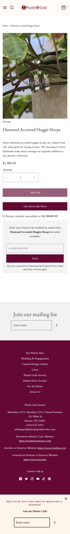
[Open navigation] (5, 7)
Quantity (7, 169)
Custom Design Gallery (35, 364)
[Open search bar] (13, 7)
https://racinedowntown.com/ (35, 440)
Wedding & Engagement (35, 358)
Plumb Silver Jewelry (35, 380)
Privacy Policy (57, 266)
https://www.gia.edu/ (35, 459)
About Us (35, 391)
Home (5, 26)
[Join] (57, 325)
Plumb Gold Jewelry (35, 375)
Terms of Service (34, 269)
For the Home (35, 386)
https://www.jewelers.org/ (52, 448)
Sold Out (35, 192)
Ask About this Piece (35, 206)
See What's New (35, 353)
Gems (35, 369)
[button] (35, 76)
